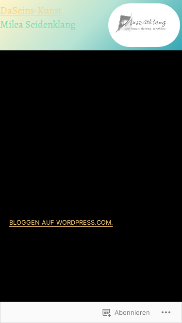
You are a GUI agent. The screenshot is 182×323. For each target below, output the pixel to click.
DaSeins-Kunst (31, 10)
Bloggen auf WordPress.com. (61, 222)
